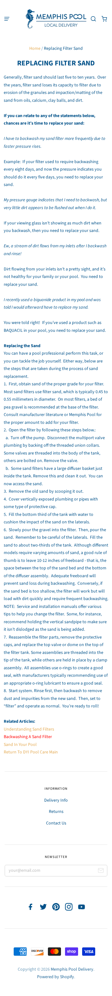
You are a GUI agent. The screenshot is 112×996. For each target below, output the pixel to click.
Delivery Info (56, 800)
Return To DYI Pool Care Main (31, 752)
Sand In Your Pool (20, 745)
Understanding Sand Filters (29, 729)
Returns (56, 812)
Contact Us (56, 823)
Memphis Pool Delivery (72, 969)
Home (34, 48)
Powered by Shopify (55, 977)
